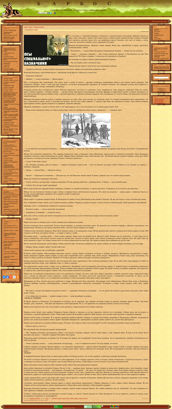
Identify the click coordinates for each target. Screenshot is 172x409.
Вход (27, 21)
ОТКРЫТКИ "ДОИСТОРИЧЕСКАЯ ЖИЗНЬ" (11, 248)
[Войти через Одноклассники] (17, 277)
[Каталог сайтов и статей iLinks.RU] (114, 407)
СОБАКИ (5, 222)
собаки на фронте (83, 398)
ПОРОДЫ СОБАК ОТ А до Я (10, 227)
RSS (165, 21)
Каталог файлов (14, 21)
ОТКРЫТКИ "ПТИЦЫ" (9, 251)
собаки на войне (74, 398)
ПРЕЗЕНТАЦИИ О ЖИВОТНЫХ (8, 245)
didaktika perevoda (56, 398)
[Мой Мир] (55, 13)
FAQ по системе (158, 101)
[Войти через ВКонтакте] (3, 277)
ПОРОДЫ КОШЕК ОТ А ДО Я (10, 230)
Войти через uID (10, 273)
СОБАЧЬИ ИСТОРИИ (8, 237)
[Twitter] (51, 13)
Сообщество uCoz (159, 100)
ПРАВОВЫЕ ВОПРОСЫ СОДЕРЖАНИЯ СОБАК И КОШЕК (9, 234)
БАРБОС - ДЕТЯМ (8, 264)
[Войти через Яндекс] (10, 277)
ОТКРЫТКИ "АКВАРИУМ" (9, 262)
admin (47, 398)
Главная (7, 21)
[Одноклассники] (53, 13)
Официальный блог (159, 99)
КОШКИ (5, 223)
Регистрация (22, 21)
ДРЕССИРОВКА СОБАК (9, 225)
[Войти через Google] (14, 277)
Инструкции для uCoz (159, 102)
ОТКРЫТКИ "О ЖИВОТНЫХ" (10, 259)
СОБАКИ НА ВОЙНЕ (8, 239)
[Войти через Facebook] (7, 277)
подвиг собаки (65, 398)
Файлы (30, 27)
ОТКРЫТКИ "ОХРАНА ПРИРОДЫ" (9, 257)
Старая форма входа (10, 280)
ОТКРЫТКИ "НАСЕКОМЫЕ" (10, 253)
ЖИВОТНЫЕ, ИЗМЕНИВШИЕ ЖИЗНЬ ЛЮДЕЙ (11, 242)
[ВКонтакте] (49, 13)
